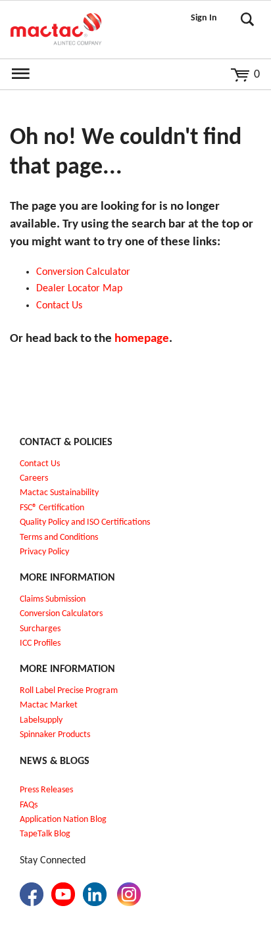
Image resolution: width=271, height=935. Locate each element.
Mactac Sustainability (59, 493)
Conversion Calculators (61, 614)
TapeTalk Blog (45, 834)
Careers (34, 478)
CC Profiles (41, 643)
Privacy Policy (44, 552)
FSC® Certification (52, 508)
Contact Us (40, 464)
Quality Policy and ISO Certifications (85, 522)
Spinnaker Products (55, 735)
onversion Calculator (86, 272)
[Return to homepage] (56, 29)
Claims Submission (53, 599)
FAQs (28, 805)
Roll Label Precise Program (69, 691)
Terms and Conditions (59, 537)
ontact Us (62, 305)
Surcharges (40, 629)
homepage (141, 339)
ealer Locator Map (82, 288)
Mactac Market (49, 705)
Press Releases (46, 790)
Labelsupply (41, 720)
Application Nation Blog (63, 820)
